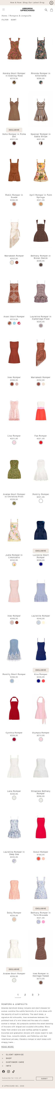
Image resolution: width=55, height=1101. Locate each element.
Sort (13, 19)
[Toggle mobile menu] (3, 9)
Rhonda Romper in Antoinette (40, 74)
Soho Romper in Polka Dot (14, 135)
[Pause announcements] (51, 3)
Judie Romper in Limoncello (14, 556)
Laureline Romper (41, 615)
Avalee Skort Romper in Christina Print (14, 495)
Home (4, 15)
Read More (7, 1047)
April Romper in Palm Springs (41, 196)
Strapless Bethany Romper (40, 792)
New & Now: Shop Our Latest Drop (27, 2)
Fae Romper (41, 435)
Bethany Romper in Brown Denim (41, 257)
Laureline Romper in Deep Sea (14, 853)
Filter (5, 19)
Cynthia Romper (14, 732)
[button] (52, 9)
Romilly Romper (41, 494)
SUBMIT (44, 1078)
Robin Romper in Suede (14, 196)
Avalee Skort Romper (14, 973)
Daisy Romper (14, 912)
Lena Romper (14, 791)
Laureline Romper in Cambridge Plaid (40, 317)
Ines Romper (14, 377)
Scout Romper (40, 851)
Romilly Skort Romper (14, 674)
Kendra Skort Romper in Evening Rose (14, 74)
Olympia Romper (40, 732)
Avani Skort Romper (14, 316)
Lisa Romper (14, 435)
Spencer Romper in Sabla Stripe (41, 135)
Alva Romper (40, 674)
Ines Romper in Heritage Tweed (41, 974)
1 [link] (18, 995)
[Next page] (38, 995)
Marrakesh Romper (14, 255)
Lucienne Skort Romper (41, 556)
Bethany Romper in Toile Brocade (41, 914)
